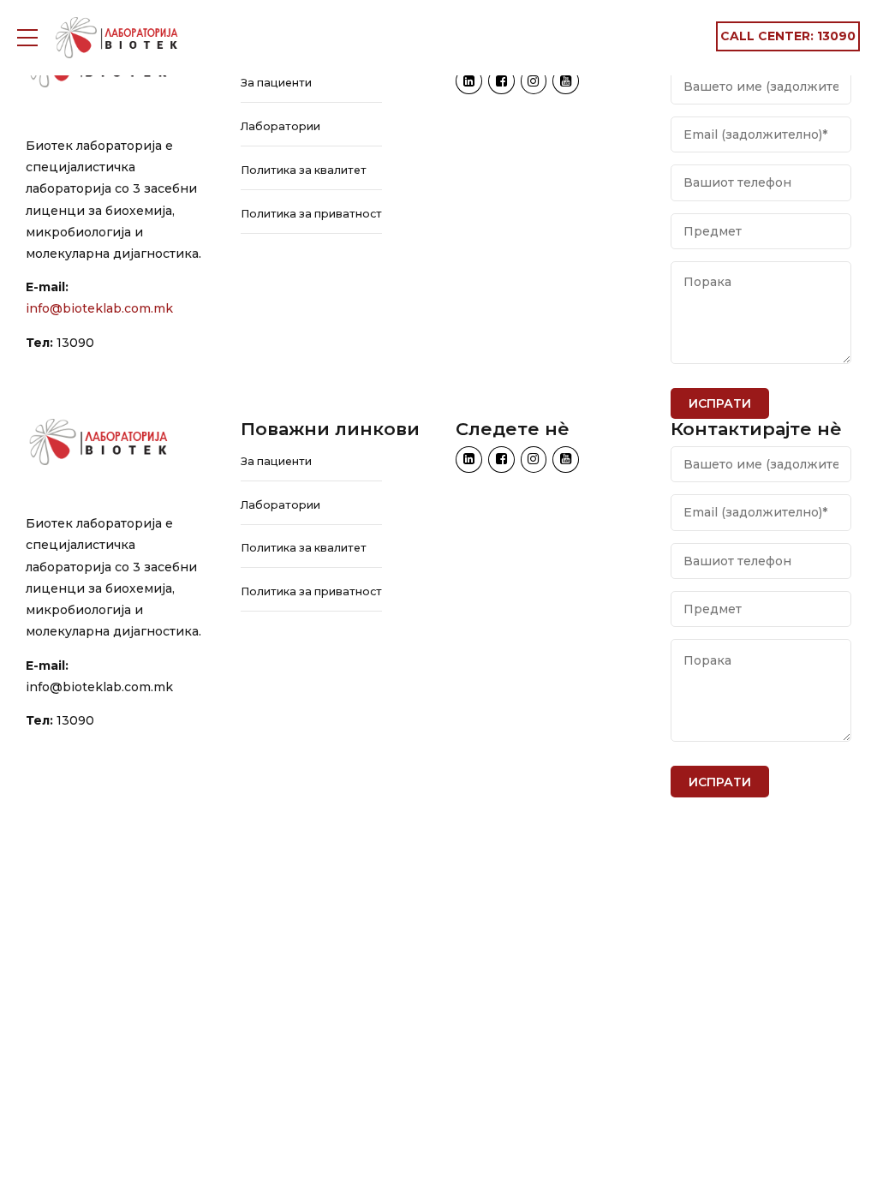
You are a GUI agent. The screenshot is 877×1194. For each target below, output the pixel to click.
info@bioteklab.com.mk (99, 308)
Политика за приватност (311, 213)
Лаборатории (280, 126)
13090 (75, 342)
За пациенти (276, 82)
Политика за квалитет (304, 170)
